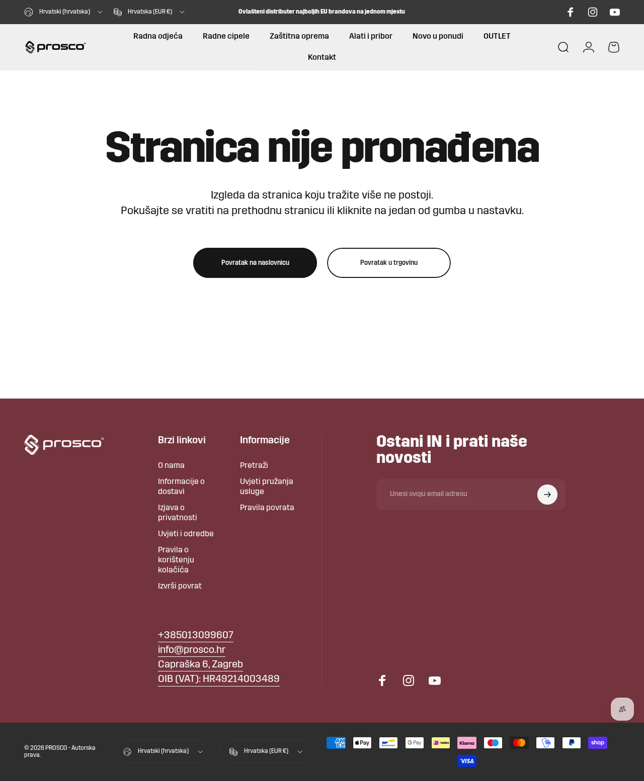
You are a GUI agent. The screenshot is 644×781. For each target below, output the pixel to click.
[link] (200, 665)
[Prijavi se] (547, 494)
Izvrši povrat (180, 586)
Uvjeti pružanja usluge (266, 487)
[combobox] (64, 12)
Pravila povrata (267, 508)
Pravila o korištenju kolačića (176, 560)
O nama (171, 466)
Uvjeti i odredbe (186, 534)
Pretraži (254, 466)
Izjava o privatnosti (177, 513)
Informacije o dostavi (181, 487)
